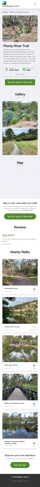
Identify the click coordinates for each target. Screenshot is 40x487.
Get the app (20, 465)
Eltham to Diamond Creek (14, 403)
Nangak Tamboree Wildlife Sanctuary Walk (14, 442)
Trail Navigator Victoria (10, 6)
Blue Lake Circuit (11, 365)
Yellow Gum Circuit (11, 327)
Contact (14, 481)
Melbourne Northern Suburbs (19, 12)
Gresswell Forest (11, 288)
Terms (26, 481)
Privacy (20, 481)
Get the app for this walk (20, 82)
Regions (5, 12)
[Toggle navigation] (35, 4)
